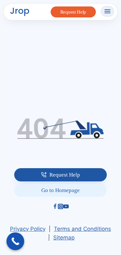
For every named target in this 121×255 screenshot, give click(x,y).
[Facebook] (55, 207)
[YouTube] (66, 207)
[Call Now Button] (15, 241)
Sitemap (64, 237)
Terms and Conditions (82, 229)
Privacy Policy (27, 229)
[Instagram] (60, 207)
